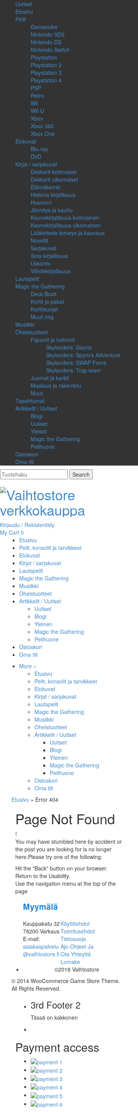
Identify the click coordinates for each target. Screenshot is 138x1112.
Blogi (37, 416)
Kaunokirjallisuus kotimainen (65, 217)
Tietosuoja (73, 939)
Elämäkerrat (45, 187)
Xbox (37, 118)
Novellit (39, 240)
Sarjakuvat (43, 248)
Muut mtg (42, 317)
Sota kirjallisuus (49, 255)
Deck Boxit (43, 294)
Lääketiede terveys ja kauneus (68, 233)
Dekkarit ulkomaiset (54, 179)
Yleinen (59, 757)
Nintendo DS (46, 42)
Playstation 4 (46, 80)
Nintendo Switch (50, 49)
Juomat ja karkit (50, 378)
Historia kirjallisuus (53, 194)
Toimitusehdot (78, 931)
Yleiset (39, 431)
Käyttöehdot (75, 923)
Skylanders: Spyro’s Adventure (83, 355)
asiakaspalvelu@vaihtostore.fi (41, 950)
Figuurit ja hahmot (53, 339)
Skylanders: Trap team (73, 370)
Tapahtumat (29, 401)
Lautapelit (27, 278)
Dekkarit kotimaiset (54, 172)
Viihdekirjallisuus (51, 271)
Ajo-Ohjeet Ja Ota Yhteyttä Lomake (77, 954)
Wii (34, 103)
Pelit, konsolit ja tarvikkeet (65, 681)
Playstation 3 (46, 72)
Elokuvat (25, 141)
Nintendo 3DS (47, 34)
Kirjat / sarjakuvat (36, 164)
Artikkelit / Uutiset (36, 408)
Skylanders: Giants (69, 347)
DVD (36, 156)
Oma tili (24, 462)
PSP (36, 88)
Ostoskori (26, 454)
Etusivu (24, 11)
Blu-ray (39, 149)
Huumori (41, 202)
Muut (37, 393)
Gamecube (44, 27)
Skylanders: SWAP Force (76, 362)
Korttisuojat (44, 309)
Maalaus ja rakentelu (56, 385)
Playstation (44, 57)
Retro (37, 95)
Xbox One (43, 133)
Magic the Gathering (40, 286)
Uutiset (23, 4)
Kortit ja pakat (47, 301)
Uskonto (41, 263)
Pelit (20, 19)
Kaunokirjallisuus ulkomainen (66, 225)
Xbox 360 (42, 126)
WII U (37, 110)
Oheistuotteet (31, 332)
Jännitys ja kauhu (52, 210)
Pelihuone (43, 446)
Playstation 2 (46, 65)
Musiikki (24, 324)
